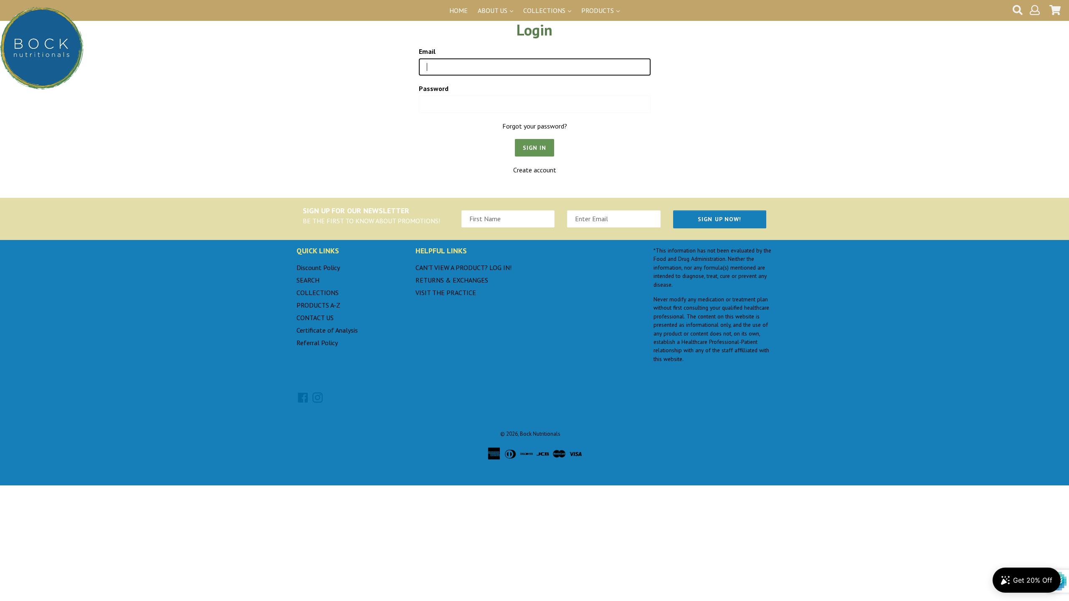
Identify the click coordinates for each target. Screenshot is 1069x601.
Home (458, 10)
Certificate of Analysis (327, 330)
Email (427, 51)
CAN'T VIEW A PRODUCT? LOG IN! (463, 267)
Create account (534, 170)
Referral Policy (317, 342)
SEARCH (307, 280)
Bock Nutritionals (540, 433)
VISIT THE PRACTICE (445, 292)
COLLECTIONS (317, 292)
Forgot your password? (534, 126)
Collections (545, 10)
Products (598, 10)
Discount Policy (318, 267)
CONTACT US (315, 317)
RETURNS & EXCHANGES (451, 280)
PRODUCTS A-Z (318, 305)
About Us (493, 10)
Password (433, 88)
